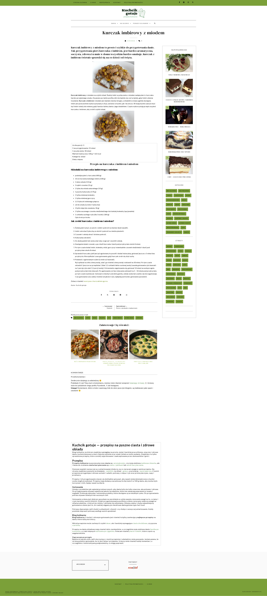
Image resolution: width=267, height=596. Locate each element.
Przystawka (182, 209)
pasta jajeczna (146, 471)
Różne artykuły (179, 213)
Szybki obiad (129, 317)
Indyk (177, 255)
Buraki (169, 246)
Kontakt (118, 584)
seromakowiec (119, 463)
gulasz (125, 471)
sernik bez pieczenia (135, 465)
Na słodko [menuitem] (124, 23)
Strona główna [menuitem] (80, 2)
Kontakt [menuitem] (117, 2)
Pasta (179, 278)
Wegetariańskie (172, 227)
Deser (188, 195)
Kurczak (177, 264)
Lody (184, 264)
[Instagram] (187, 2)
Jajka (169, 260)
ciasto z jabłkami (116, 465)
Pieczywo (185, 204)
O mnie (149, 584)
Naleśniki (170, 278)
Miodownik (171, 274)
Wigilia (179, 292)
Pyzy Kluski (171, 287)
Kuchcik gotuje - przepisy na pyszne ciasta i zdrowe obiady (42, 592)
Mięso (184, 200)
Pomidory (187, 283)
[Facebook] (178, 2)
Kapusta (177, 260)
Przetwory (171, 209)
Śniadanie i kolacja (174, 232)
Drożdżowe (171, 251)
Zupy (183, 227)
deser (108, 523)
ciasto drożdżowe (140, 523)
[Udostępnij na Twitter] (108, 295)
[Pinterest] (183, 2)
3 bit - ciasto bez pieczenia (179, 177)
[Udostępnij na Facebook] (101, 295)
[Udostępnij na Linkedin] (121, 295)
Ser (185, 287)
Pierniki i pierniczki (174, 283)
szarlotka (76, 525)
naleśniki (109, 471)
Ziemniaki (170, 301)
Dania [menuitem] (113, 23)
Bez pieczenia (184, 190)
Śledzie (179, 301)
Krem (169, 264)
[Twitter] (192, 2)
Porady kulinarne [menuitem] (140, 23)
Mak (168, 269)
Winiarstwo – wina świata (179, 127)
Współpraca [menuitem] (104, 2)
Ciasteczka (179, 195)
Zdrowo (139, 317)
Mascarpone (186, 269)
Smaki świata (117, 317)
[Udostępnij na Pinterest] (114, 295)
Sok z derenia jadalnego (179, 75)
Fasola (188, 251)
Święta (186, 232)
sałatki (138, 531)
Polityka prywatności (134, 584)
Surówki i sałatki (181, 218)
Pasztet (187, 278)
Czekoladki (179, 246)
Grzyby (169, 255)
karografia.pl (257, 591)
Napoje (169, 204)
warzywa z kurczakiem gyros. (96, 281)
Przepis (102, 317)
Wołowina (170, 297)
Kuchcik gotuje (81, 285)
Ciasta (169, 195)
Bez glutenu (78, 317)
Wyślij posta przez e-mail (79, 315)
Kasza (185, 260)
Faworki (109, 308)
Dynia (181, 251)
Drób (88, 317)
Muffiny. (181, 274)
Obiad (95, 317)
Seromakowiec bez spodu (179, 152)
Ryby (168, 213)
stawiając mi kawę (137, 383)
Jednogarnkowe (173, 200)
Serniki (169, 218)
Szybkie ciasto (184, 223)
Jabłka (184, 255)
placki (131, 531)
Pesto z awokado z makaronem (126, 308)
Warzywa (170, 292)
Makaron (176, 269)
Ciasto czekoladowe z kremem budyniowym (179, 101)
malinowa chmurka (148, 463)
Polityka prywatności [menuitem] (133, 2)
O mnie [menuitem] (93, 2)
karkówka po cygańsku (105, 531)
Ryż (109, 317)
